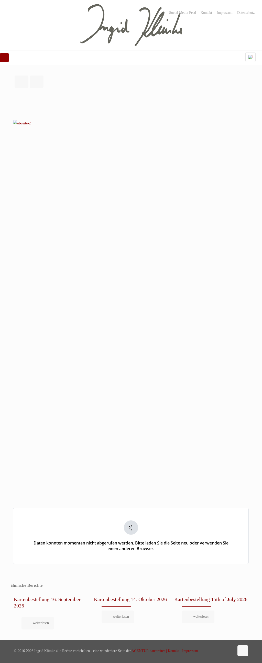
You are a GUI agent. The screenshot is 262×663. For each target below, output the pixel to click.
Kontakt (206, 13)
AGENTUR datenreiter (148, 651)
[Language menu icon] (250, 57)
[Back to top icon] (242, 650)
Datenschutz (246, 13)
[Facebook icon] (214, 651)
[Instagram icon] (230, 651)
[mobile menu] (4, 57)
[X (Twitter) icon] (220, 651)
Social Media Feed (182, 13)
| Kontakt (172, 651)
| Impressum (188, 651)
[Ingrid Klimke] (131, 25)
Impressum (225, 13)
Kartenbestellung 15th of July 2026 (210, 599)
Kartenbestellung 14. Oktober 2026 (130, 599)
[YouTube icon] (225, 651)
